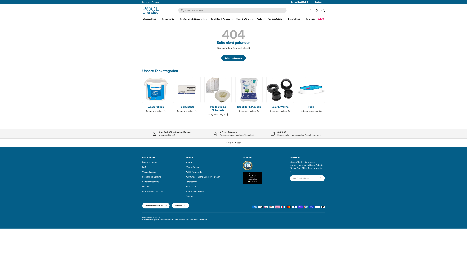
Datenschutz (191, 181)
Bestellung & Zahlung (151, 177)
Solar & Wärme (243, 19)
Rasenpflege (294, 19)
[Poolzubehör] (186, 89)
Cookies (189, 196)
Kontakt (189, 162)
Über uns (146, 186)
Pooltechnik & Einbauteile (192, 19)
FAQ (144, 167)
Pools (259, 19)
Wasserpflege (149, 19)
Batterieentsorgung (151, 181)
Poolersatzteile (275, 19)
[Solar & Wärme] (280, 89)
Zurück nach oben (233, 143)
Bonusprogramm (149, 162)
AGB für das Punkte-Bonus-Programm (203, 177)
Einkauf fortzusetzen (233, 58)
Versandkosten (149, 172)
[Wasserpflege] (155, 89)
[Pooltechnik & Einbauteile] (218, 89)
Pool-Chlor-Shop (154, 217)
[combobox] (232, 10)
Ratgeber (310, 19)
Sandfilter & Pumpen (220, 19)
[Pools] (311, 89)
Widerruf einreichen (195, 191)
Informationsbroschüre (152, 191)
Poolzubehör (168, 19)
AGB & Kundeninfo (194, 172)
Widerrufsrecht (192, 167)
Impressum (191, 186)
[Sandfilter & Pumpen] (249, 89)
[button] (323, 10)
